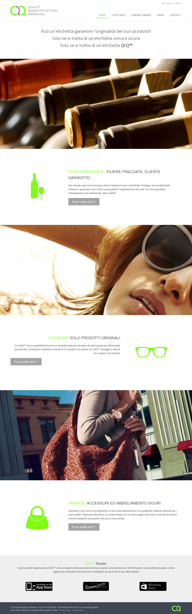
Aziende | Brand (141, 15)
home (102, 15)
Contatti (175, 15)
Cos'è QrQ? (119, 15)
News (160, 15)
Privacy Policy (64, 610)
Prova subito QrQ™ (84, 202)
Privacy (178, 3)
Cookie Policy (78, 610)
